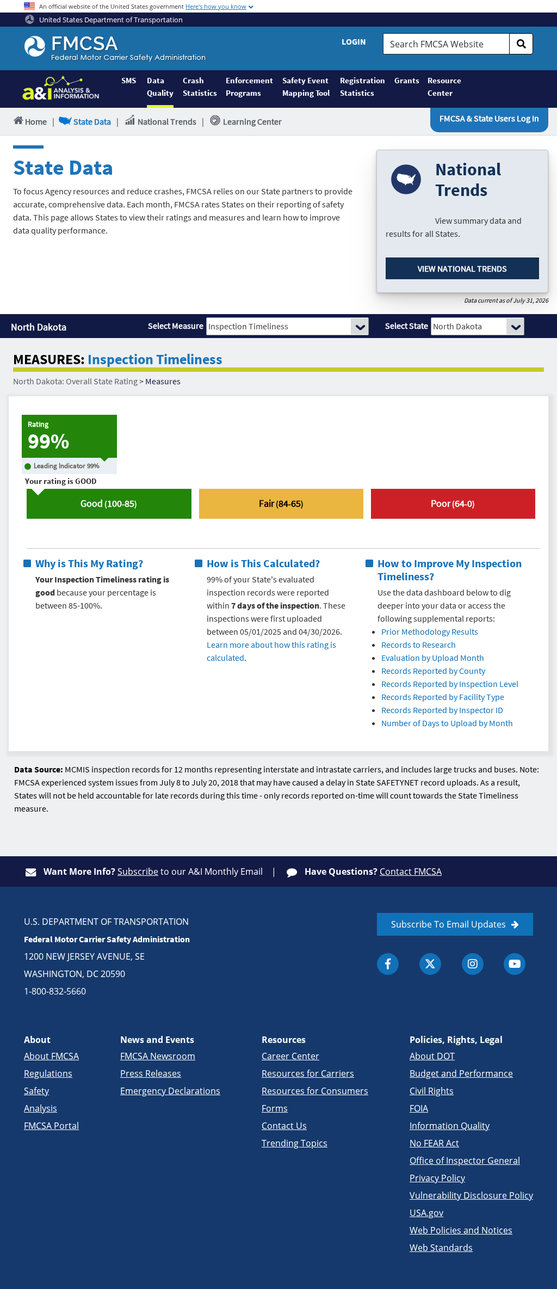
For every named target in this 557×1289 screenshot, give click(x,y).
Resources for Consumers (315, 1091)
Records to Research (418, 644)
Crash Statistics (200, 86)
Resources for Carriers (308, 1073)
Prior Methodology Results (429, 631)
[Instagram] (473, 964)
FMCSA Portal (51, 1126)
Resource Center (444, 86)
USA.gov (426, 1213)
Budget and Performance (461, 1073)
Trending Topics (294, 1143)
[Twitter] (430, 964)
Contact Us (284, 1126)
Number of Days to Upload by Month (447, 722)
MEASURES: (49, 359)
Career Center (290, 1056)
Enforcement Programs (249, 86)
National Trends (167, 121)
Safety (36, 1091)
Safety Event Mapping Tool (306, 86)
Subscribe (137, 871)
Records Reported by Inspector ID (442, 709)
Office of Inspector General (465, 1161)
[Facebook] (388, 964)
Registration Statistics (362, 86)
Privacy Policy (437, 1178)
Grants (406, 80)
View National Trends (462, 268)
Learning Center (252, 121)
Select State (406, 325)
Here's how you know (215, 6)
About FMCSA (51, 1056)
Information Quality (450, 1126)
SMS (128, 80)
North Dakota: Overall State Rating (75, 381)
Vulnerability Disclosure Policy (471, 1195)
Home (36, 121)
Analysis (40, 1108)
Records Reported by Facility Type (442, 696)
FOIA (419, 1108)
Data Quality (160, 86)
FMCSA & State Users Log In (489, 118)
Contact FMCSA (411, 871)
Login (354, 41)
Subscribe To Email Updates (448, 924)
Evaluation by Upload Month (432, 657)
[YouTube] (514, 964)
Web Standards (441, 1248)
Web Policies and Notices (461, 1230)
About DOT (432, 1056)
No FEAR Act (434, 1143)
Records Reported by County (433, 670)
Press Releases (150, 1073)
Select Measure (175, 325)
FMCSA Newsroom (157, 1056)
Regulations (48, 1073)
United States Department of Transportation (110, 19)
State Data (92, 121)
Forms (275, 1108)
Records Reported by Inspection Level (449, 683)
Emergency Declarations (170, 1091)
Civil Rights (432, 1091)
